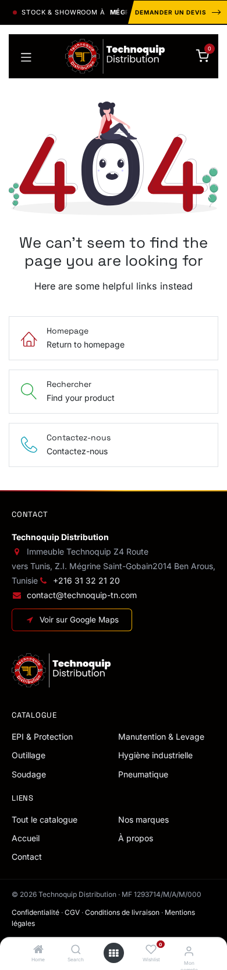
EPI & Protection (42, 736)
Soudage (29, 774)
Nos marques (143, 819)
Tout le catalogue (44, 819)
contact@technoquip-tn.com (82, 595)
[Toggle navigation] (26, 56)
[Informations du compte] (188, 951)
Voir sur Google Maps (79, 619)
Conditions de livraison (122, 912)
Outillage (28, 755)
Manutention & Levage (161, 736)
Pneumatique (143, 774)
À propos (135, 838)
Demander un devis (171, 12)
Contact (27, 857)
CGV (72, 912)
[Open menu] (113, 953)
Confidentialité (35, 912)
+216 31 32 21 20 (86, 580)
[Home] (38, 950)
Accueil (26, 838)
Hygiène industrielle (155, 755)
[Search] (75, 950)
